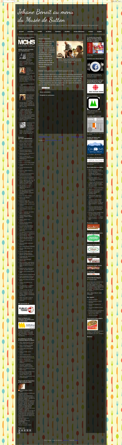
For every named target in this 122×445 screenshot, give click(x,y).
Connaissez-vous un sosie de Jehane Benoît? (30, 124)
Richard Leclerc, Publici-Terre (26, 391)
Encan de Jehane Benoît (25, 195)
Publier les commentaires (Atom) (53, 140)
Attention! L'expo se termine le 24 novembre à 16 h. (27, 154)
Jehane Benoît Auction (25, 354)
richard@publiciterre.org (24, 420)
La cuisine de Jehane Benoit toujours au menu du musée (26, 226)
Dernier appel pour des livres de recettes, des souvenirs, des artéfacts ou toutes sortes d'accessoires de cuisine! (27, 181)
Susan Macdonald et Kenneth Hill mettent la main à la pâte (27, 277)
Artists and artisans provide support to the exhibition (26, 346)
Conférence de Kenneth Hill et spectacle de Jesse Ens (27, 174)
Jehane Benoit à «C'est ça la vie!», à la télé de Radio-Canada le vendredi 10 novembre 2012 (95, 191)
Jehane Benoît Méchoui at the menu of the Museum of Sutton (27, 357)
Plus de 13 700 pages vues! (26, 251)
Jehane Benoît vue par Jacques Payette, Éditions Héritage (26, 216)
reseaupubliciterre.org (23, 418)
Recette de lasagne (93, 315)
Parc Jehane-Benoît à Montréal (27, 246)
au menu (48, 31)
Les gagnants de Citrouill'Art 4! (27, 232)
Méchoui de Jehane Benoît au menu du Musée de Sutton (27, 237)
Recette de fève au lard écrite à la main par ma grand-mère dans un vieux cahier (96, 312)
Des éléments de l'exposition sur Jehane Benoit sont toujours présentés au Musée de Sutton (27, 192)
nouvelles (30, 31)
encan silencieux (79, 31)
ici (93, 290)
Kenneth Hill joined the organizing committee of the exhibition (26, 361)
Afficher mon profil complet (24, 425)
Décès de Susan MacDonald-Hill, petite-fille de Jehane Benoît (30, 96)
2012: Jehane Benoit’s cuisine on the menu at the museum (27, 343)
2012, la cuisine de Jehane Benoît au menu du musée (26, 141)
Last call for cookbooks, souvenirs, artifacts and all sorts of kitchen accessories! (27, 365)
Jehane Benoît (94, 293)
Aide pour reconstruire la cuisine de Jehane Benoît (26, 150)
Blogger (76, 440)
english (99, 31)
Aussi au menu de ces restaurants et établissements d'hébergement (27, 157)
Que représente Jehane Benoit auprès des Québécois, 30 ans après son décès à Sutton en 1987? (27, 264)
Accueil (61, 137)
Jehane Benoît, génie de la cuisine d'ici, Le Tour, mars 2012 (94, 197)
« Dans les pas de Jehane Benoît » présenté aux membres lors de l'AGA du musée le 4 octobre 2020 (26, 111)
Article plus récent (44, 137)
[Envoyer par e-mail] (42, 88)
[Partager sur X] (46, 88)
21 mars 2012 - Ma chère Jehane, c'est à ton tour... (26, 144)
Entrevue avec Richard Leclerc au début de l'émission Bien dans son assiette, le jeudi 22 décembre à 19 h (95, 184)
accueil (21, 31)
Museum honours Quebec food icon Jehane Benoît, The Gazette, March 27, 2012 (27, 373)
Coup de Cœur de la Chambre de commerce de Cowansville (27, 177)
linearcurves (66, 440)
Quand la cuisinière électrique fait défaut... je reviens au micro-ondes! (30, 71)
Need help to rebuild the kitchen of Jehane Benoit (27, 377)
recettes (67, 31)
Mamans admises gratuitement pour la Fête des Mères (27, 234)
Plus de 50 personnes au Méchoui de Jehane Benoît (26, 254)
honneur (58, 31)
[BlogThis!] (44, 88)
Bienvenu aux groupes (25, 160)
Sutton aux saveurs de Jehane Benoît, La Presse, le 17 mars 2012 (95, 218)
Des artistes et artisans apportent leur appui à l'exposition (25, 187)
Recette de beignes (93, 299)
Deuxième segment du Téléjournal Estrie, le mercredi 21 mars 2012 (95, 179)
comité (40, 31)
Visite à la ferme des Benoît (26, 290)
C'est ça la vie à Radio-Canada (27, 162)
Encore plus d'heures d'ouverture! (25, 198)
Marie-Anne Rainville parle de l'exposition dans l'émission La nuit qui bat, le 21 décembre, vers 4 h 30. (95, 208)
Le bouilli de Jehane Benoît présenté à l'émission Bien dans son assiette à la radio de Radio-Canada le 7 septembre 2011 (95, 202)
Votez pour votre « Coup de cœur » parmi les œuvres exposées (26, 299)
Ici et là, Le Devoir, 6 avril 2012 (95, 187)
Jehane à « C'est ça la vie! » (26, 207)
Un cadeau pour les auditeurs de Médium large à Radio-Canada (27, 287)
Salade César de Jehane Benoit (27, 274)
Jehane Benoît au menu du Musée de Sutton (46, 16)
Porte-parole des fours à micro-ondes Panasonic (27, 257)
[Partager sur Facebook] (47, 88)
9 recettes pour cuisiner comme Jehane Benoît (30, 55)
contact (90, 31)
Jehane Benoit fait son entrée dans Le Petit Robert (27, 212)
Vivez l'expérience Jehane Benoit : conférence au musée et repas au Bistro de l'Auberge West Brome (27, 293)
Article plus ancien (77, 137)
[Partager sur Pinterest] (49, 88)
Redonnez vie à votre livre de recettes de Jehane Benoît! (27, 269)
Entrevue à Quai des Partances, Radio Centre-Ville (27, 201)
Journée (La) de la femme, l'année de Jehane (26, 223)
